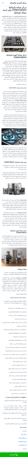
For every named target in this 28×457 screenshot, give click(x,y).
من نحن (25, 448)
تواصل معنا (24, 434)
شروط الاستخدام (22, 438)
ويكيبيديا (25, 430)
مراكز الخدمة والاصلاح (18, 3)
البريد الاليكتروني (23, 445)
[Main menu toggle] (3, 3)
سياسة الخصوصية (22, 441)
